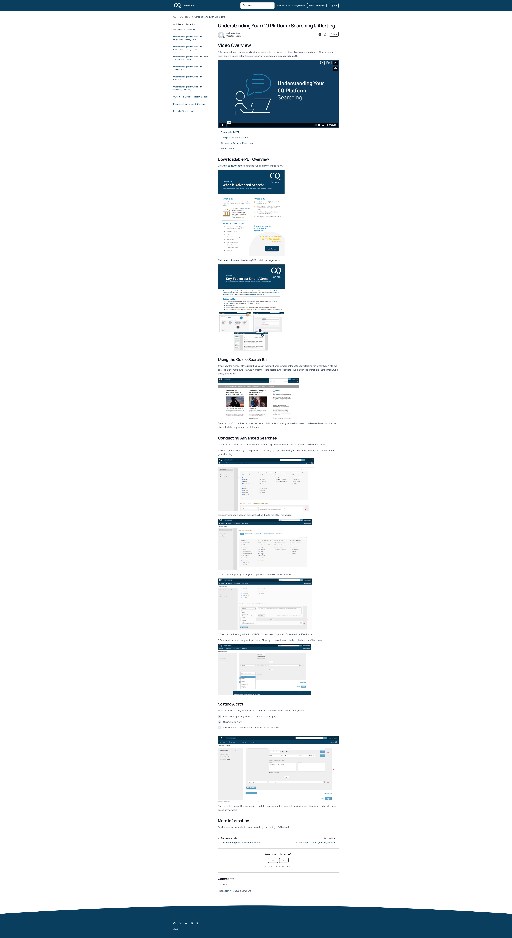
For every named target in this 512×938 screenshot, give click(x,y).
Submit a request (317, 5)
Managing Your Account (183, 111)
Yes (273, 860)
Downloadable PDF (230, 132)
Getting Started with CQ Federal (209, 16)
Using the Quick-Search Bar (234, 137)
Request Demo (283, 5)
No (284, 860)
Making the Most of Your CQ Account (189, 104)
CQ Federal (185, 16)
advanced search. (253, 710)
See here (222, 827)
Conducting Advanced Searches (237, 143)
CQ (175, 16)
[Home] (177, 5)
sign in (228, 890)
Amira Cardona (233, 33)
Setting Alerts (228, 148)
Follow (334, 34)
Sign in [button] (334, 5)
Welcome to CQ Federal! (184, 29)
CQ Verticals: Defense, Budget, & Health (191, 96)
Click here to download (229, 165)
